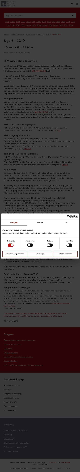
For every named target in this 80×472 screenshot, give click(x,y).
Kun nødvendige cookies (15, 254)
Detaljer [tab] (40, 223)
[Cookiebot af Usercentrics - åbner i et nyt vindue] (68, 216)
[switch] (30, 245)
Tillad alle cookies (65, 254)
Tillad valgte (40, 254)
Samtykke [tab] (14, 223)
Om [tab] (66, 223)
